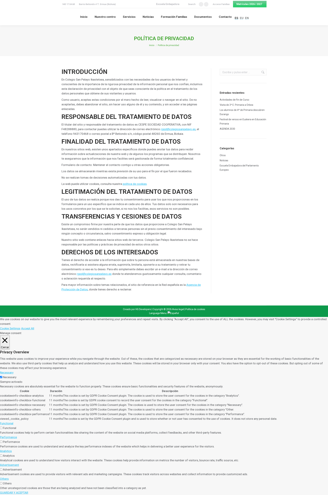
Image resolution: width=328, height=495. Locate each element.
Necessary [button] (6, 372)
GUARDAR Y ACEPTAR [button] (14, 492)
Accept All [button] (27, 328)
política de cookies (135, 184)
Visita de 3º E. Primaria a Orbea (236, 104)
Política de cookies (195, 309)
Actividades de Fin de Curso (234, 99)
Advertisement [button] (9, 465)
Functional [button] (6, 423)
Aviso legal (178, 309)
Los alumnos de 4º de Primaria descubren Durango (242, 112)
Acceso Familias (221, 4)
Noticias (224, 160)
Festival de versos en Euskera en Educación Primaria (243, 121)
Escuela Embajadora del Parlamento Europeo (239, 167)
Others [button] (4, 478)
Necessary (9, 377)
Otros (223, 155)
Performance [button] (8, 437)
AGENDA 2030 (227, 128)
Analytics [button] (6, 451)
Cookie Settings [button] (10, 328)
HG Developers (143, 309)
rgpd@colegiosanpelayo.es (178, 129)
